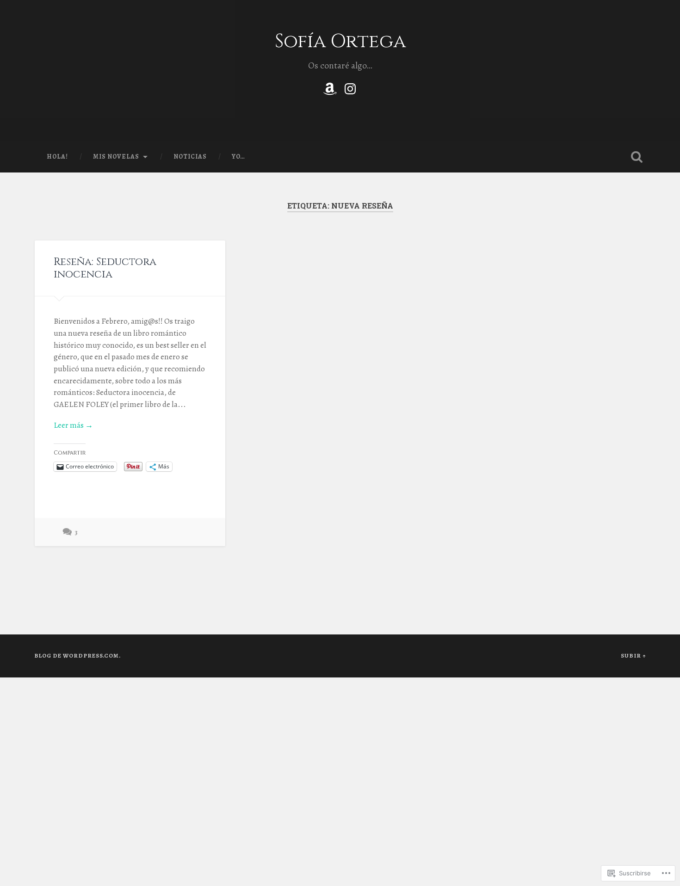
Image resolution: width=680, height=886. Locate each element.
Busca (637, 156)
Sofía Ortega (340, 41)
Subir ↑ (633, 655)
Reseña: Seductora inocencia (105, 268)
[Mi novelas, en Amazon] (329, 87)
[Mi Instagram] (350, 87)
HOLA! (57, 156)
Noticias (190, 156)
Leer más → (73, 425)
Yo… (238, 156)
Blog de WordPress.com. (77, 655)
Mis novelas (116, 156)
